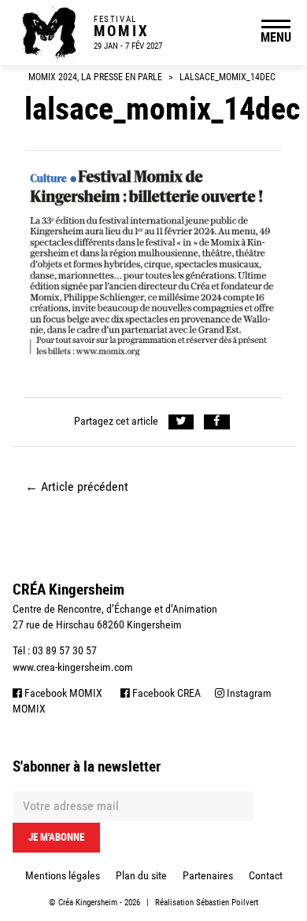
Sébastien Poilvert (227, 902)
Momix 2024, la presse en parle (95, 77)
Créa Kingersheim (87, 902)
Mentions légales (62, 875)
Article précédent (76, 486)
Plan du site (141, 875)
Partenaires (208, 875)
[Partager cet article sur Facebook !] (217, 421)
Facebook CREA (165, 693)
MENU (276, 37)
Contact (266, 875)
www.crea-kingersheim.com (73, 667)
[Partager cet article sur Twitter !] (181, 421)
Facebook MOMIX (62, 693)
